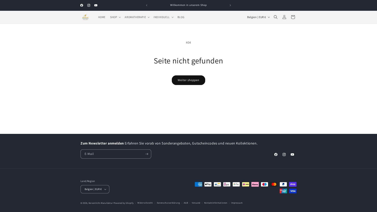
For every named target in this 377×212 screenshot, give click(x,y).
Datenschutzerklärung (168, 202)
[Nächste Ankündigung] (230, 5)
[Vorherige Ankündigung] (146, 5)
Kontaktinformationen (215, 202)
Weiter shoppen (188, 80)
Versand (196, 202)
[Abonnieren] (146, 154)
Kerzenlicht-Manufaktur (101, 203)
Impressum (236, 202)
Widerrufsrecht (145, 202)
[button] (115, 17)
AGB (186, 202)
